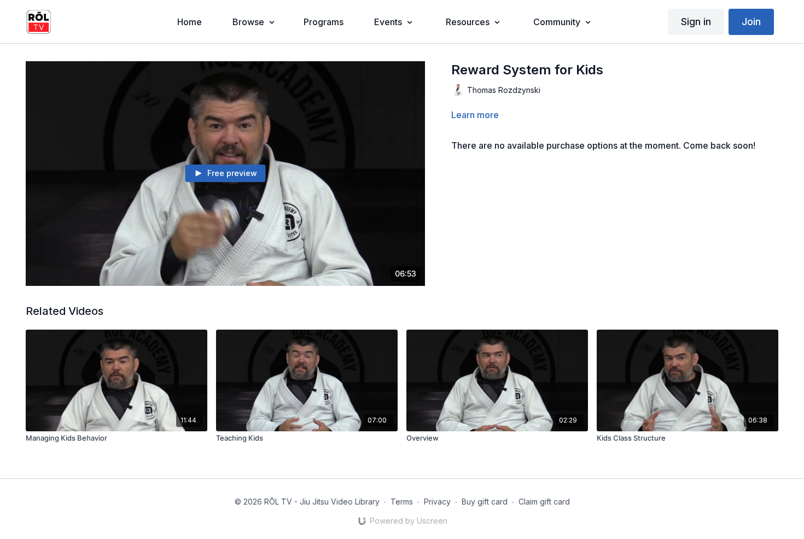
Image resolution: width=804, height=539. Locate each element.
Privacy (437, 501)
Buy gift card (485, 501)
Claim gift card (544, 501)
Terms (402, 501)
